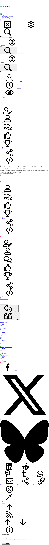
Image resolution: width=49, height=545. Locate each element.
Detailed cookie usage (8, 542)
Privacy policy (7, 543)
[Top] (9, 510)
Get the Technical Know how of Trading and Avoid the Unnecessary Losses (7, 330)
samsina (3, 331)
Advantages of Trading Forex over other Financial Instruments (6, 347)
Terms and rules (3, 501)
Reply (1, 175)
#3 (2, 296)
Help (2, 502)
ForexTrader (21, 81)
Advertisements (3, 324)
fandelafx (3, 323)
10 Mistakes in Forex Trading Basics (4, 322)
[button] (12, 45)
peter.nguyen (3, 348)
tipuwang (1, 345)
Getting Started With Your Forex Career (4, 355)
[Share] (9, 156)
